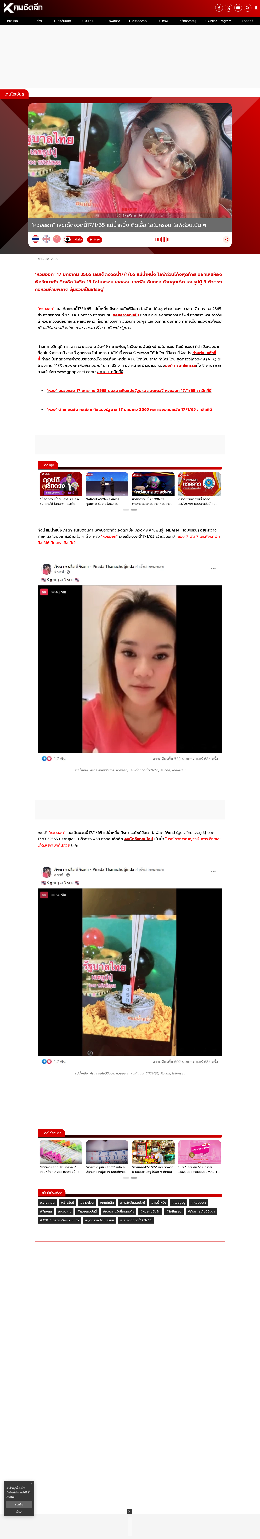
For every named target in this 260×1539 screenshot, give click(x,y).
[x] (228, 8)
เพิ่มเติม (10, 1497)
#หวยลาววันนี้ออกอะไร (118, 1211)
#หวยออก (198, 1202)
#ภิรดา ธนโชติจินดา (201, 1211)
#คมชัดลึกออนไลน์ (132, 1202)
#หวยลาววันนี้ (87, 1211)
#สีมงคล (46, 1211)
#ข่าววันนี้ (67, 1202)
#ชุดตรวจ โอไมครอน (99, 1220)
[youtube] (238, 8)
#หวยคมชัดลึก (150, 1211)
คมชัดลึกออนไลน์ (138, 839)
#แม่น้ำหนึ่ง (158, 1202)
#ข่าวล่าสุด (47, 1202)
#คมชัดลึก (107, 1202)
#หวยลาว (64, 1211)
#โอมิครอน (174, 1211)
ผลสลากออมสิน (126, 315)
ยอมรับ (19, 1504)
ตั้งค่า (19, 1512)
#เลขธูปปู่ (178, 1202)
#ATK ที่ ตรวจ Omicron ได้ (59, 1220)
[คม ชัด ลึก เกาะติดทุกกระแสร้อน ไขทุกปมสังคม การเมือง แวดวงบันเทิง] (130, 8)
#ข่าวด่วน (87, 1202)
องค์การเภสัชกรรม (180, 365)
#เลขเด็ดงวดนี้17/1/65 (136, 1220)
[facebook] (219, 8)
